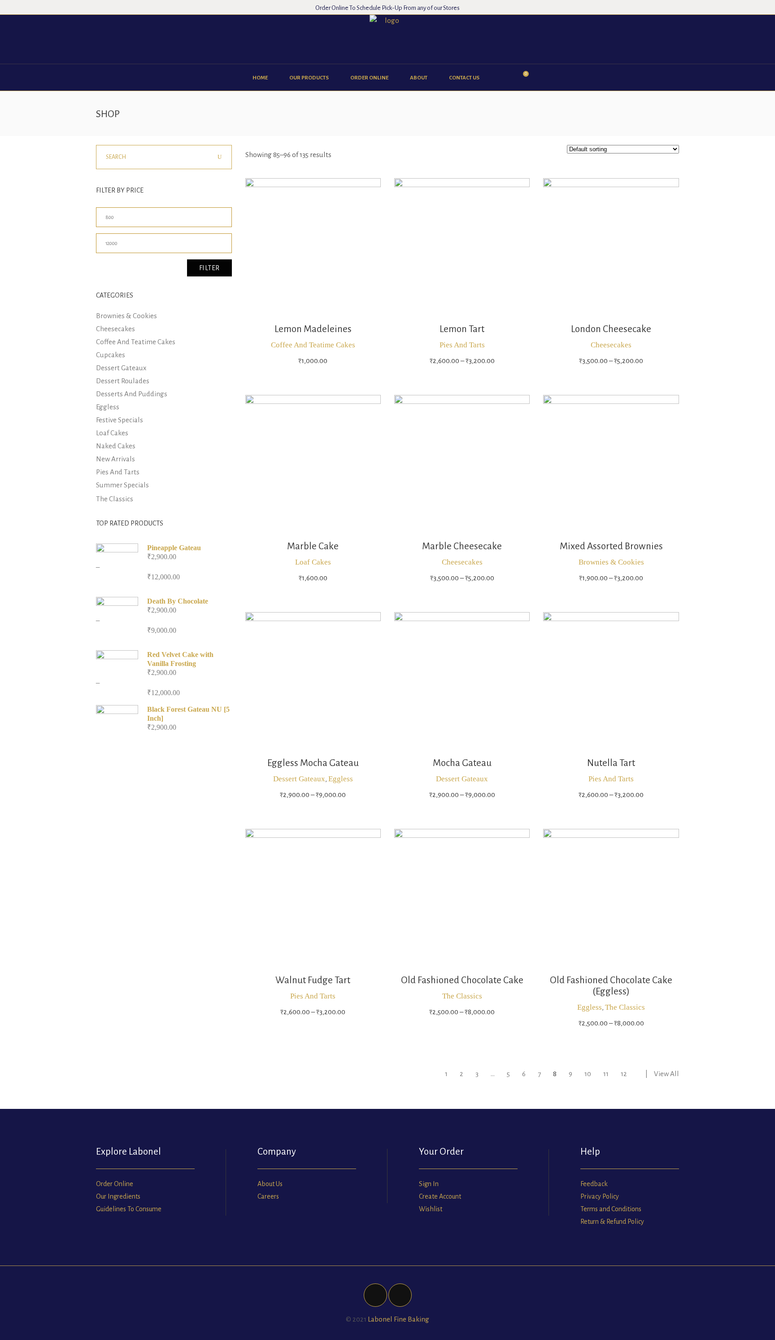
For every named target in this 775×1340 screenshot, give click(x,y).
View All (666, 1073)
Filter (209, 268)
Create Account (440, 1196)
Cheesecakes (611, 345)
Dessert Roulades (122, 381)
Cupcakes (110, 355)
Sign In (429, 1183)
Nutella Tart (611, 763)
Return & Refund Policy (612, 1221)
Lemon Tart (462, 329)
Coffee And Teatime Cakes (313, 345)
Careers (268, 1196)
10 (587, 1073)
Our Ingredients (118, 1196)
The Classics (462, 996)
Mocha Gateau (462, 763)
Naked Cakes (115, 446)
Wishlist (430, 1209)
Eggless (340, 779)
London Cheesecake (611, 329)
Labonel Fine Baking (398, 1319)
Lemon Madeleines (313, 329)
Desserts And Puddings (131, 394)
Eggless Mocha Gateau (313, 763)
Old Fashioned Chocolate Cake (462, 980)
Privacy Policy (599, 1196)
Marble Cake (313, 546)
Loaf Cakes (313, 562)
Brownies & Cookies (611, 562)
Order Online (114, 1183)
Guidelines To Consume (128, 1209)
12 (624, 1073)
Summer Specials (122, 485)
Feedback (594, 1183)
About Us (270, 1183)
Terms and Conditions (610, 1209)
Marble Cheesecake (462, 546)
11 (606, 1073)
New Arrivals (115, 459)
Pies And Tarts (462, 345)
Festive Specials (119, 420)
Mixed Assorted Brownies (611, 546)
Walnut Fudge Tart (312, 980)
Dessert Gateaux (299, 779)
